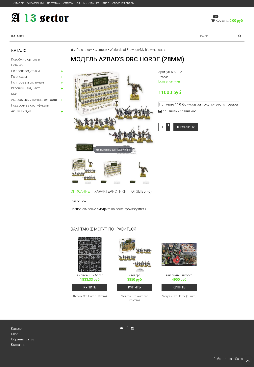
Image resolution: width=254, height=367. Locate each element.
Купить (89, 287)
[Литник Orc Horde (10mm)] (89, 254)
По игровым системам (27, 82)
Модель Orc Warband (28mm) (134, 298)
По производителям (25, 71)
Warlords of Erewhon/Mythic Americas (136, 50)
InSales (238, 359)
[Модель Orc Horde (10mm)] (179, 254)
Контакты (18, 345)
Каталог (18, 3)
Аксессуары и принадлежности (34, 100)
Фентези (101, 50)
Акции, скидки (21, 111)
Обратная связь (123, 3)
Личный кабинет (87, 3)
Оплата (68, 3)
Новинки (17, 65)
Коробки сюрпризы (25, 59)
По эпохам (19, 77)
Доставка (53, 3)
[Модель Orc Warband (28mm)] (134, 254)
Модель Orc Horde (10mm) (179, 296)
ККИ (14, 94)
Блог (105, 3)
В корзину (186, 127)
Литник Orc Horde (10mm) (90, 296)
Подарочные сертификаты (30, 105)
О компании (35, 3)
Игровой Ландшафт (25, 88)
